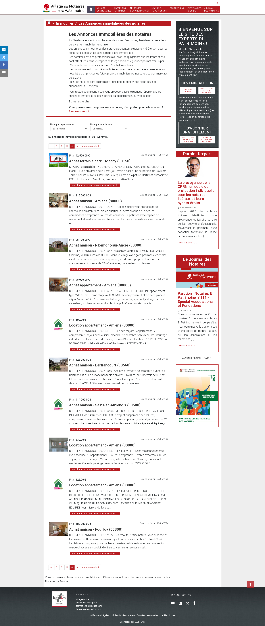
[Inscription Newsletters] (173, 603)
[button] (217, 3)
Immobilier (64, 23)
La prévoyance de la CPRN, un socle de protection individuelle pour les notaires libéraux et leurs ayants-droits (196, 192)
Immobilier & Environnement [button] (139, 9)
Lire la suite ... (189, 243)
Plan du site (169, 615)
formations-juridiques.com (89, 606)
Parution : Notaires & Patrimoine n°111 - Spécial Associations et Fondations (195, 299)
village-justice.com (85, 599)
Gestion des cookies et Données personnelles (136, 615)
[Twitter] (187, 603)
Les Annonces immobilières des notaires (112, 23)
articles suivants (90, 146)
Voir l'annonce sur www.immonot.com (93, 185)
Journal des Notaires (211, 9)
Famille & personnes (159, 9)
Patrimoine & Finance (120, 9)
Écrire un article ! (188, 90)
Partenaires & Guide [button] (194, 9)
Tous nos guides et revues (88, 609)
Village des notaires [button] (104, 9)
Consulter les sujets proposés (206, 90)
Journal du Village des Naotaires (206, 139)
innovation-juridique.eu (87, 602)
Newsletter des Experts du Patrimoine (188, 139)
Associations (177, 8)
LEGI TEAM (140, 622)
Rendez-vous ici (79, 111)
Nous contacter (184, 594)
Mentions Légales (100, 615)
